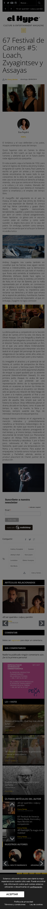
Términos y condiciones (14, 904)
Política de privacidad (23, 901)
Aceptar (12, 894)
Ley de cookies (36, 904)
